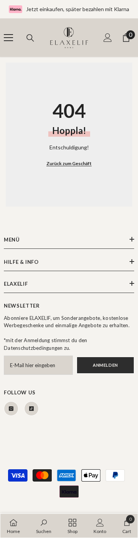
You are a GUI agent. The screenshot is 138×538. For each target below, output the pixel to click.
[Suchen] (30, 38)
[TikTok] (31, 408)
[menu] (8, 37)
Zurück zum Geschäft (69, 163)
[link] (43, 525)
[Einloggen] (108, 37)
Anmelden (105, 365)
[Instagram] (11, 408)
